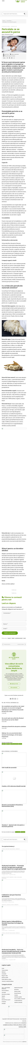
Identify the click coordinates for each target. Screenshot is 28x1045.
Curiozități (6, 26)
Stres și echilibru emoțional (19, 998)
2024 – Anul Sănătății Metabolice (6, 988)
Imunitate (4, 904)
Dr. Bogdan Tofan (5, 874)
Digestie (3, 996)
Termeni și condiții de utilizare (7, 981)
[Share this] (9, 58)
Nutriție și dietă (5, 877)
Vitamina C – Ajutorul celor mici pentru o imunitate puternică (13, 825)
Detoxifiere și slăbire (6, 994)
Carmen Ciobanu (5, 930)
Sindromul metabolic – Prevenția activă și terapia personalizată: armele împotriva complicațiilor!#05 (14, 867)
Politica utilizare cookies (6, 979)
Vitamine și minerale (18, 1002)
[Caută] (24, 13)
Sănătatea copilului (18, 997)
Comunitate (4, 973)
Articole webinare (5, 990)
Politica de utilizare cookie (19, 1024)
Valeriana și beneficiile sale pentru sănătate (14, 726)
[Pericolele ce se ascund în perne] (14, 37)
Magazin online (5, 975)
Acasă (3, 968)
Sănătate (14, 26)
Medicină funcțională (10, 848)
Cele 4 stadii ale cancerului (9, 767)
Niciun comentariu (15, 54)
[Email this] (7, 58)
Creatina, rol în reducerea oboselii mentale (14, 786)
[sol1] (14, 1031)
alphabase (24, 1041)
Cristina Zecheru (5, 902)
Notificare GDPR (5, 977)
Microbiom (16, 989)
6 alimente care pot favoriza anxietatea (11, 895)
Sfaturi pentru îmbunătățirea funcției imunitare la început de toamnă (12, 923)
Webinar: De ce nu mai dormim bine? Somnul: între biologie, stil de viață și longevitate (12, 734)
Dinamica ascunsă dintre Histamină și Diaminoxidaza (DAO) (12, 805)
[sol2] (14, 1037)
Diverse (3, 848)
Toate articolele (5, 970)
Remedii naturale (17, 993)
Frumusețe (4, 1001)
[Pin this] (12, 58)
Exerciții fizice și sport (6, 999)
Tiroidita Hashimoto (18, 1000)
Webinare (4, 972)
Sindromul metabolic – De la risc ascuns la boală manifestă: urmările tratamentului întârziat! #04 (14, 951)
